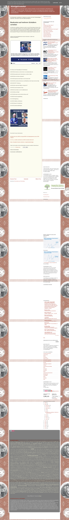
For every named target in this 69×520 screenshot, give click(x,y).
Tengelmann (37, 482)
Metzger (32, 471)
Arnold (11, 444)
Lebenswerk (19, 468)
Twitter (38, 483)
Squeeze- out (14, 481)
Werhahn (55, 490)
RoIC (46, 477)
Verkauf (32, 488)
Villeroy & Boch (25, 489)
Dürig (19, 453)
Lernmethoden (39, 468)
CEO (30, 450)
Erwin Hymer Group (28, 454)
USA (32, 487)
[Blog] (55, 391)
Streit (51, 481)
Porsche (48, 474)
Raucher (23, 476)
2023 (46, 402)
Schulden (14, 479)
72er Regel (15, 441)
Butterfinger (50, 449)
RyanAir (20, 478)
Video (22, 489)
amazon (48, 442)
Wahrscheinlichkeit (54, 489)
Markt (11, 470)
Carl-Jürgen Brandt (14, 450)
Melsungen (19, 471)
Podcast (41, 474)
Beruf (23, 446)
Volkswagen (32, 489)
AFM (47, 441)
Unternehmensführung (47, 361)
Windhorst (46, 491)
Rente (51, 476)
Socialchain (29, 480)
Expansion (44, 454)
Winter (56, 491)
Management (36, 469)
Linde (13, 469)
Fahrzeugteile (15, 455)
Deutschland (57, 451)
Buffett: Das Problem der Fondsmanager (52, 83)
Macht (31, 469)
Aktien (55, 441)
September (47, 408)
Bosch (46, 447)
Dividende (34, 452)
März (46, 416)
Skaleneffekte (15, 480)
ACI (33, 441)
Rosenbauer (50, 477)
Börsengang (32, 447)
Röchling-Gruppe (36, 477)
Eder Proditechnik (37, 453)
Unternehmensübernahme (47, 372)
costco (28, 451)
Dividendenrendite (39, 452)
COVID (33, 451)
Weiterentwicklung (43, 490)
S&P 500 (24, 478)
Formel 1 (49, 456)
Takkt (19, 482)
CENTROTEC (27, 450)
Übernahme (42, 483)
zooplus (50, 492)
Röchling (32, 477)
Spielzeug (54, 480)
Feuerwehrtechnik (55, 455)
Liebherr (54, 468)
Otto (51, 473)
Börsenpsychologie (37, 447)
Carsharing (18, 450)
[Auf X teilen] (25, 147)
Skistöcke (19, 480)
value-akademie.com (48, 332)
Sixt (12, 480)
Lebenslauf (12, 468)
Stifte (35, 481)
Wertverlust (17, 491)
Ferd (47, 455)
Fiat (58, 455)
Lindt (14, 469)
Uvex (36, 487)
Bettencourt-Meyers (41, 446)
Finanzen (21, 456)
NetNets (55, 472)
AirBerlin (51, 441)
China (37, 450)
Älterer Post (38, 179)
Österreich (41, 473)
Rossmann (54, 477)
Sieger (51, 479)
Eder (34, 453)
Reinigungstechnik (40, 476)
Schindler (38, 478)
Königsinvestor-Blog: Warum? (48, 25)
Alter (43, 442)
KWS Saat (26, 467)
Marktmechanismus (23, 470)
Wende (53, 490)
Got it (60, 2)
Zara (33, 492)
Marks (44, 371)
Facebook (57, 454)
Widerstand (29, 491)
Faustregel (40, 455)
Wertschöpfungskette (13, 491)
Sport (58, 480)
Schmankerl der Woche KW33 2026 (50, 310)
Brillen (24, 449)
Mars (31, 470)
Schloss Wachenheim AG (51, 478)
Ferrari (49, 455)
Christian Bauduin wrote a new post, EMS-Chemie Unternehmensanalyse (50, 333)
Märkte (20, 470)
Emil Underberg (15, 454)
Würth (29, 492)
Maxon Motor (51, 470)
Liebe (52, 468)
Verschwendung (46, 488)
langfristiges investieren (47, 363)
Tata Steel (25, 482)
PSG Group (33, 475)
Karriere (11, 465)
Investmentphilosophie (47, 26)
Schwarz (30, 479)
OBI (21, 473)
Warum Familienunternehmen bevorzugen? (50, 29)
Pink (39, 474)
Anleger (32, 443)
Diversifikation (29, 452)
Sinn (11, 480)
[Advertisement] (51, 115)
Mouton (33, 472)
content (16, 451)
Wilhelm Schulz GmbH (37, 491)
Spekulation (43, 480)
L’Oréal (35, 467)
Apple (45, 443)
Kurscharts (23, 467)
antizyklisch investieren (37, 443)
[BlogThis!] (24, 147)
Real (24, 476)
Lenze (34, 468)
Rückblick (17, 478)
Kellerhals (26, 465)
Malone (33, 469)
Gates (23, 457)
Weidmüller (32, 490)
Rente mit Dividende (48, 315)
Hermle (57, 459)
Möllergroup (23, 472)
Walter (58, 489)
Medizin (17, 471)
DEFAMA (48, 451)
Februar (46, 417)
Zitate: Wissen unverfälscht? (48, 31)
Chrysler (50, 450)
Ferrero (51, 455)
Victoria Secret (19, 489)
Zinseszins (41, 492)
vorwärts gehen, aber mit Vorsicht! (50, 262)
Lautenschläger (54, 467)
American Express (53, 442)
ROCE (28, 477)
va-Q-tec (38, 487)
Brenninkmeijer (21, 449)
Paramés (16, 474)
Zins (38, 492)
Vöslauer (46, 489)
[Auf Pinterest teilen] (27, 147)
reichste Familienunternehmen (31, 476)
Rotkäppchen (12, 478)
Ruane (15, 478)
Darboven (37, 451)
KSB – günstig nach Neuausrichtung (50, 330)
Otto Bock (53, 473)
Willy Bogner (43, 491)
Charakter (35, 450)
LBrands (58, 467)
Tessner (45, 482)
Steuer (31, 481)
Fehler (45, 455)
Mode (16, 472)
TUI (31, 483)
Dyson (22, 453)
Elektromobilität (53, 453)
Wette (27, 491)
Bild (54, 446)
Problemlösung (16, 475)
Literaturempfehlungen (47, 34)
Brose (26, 449)
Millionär (53, 471)
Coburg (56, 450)
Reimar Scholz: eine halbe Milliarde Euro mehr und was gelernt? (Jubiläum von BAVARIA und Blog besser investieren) (53, 60)
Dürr (20, 453)
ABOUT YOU (25, 441)
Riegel (19, 477)
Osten (39, 473)
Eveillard (39, 454)
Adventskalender (44, 441)
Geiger (39, 457)
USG (34, 487)
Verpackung (41, 488)
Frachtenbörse (52, 456)
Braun (56, 447)
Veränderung (57, 487)
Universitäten (23, 484)
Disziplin (25, 452)
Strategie (49, 481)
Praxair (11, 475)
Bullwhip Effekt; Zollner (42, 449)
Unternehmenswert (49, 485)
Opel (35, 473)
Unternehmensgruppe (13, 485)
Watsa (30, 490)
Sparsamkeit (38, 480)
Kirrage (45, 465)
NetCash (52, 472)
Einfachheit (43, 453)
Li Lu (49, 468)
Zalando (32, 492)
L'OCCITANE (30, 467)
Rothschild (57, 477)
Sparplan (34, 480)
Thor (55, 482)
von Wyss (40, 489)
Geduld (36, 457)
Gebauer (27, 457)
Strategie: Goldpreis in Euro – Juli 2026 (51, 313)
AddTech (40, 441)
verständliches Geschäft (52, 488)
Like (56, 468)
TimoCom (17, 483)
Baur (40, 445)
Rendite (48, 476)
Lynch (28, 469)
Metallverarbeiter (26, 471)
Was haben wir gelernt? (47, 27)
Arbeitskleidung (53, 443)
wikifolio (33, 491)
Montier (27, 472)
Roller (48, 477)
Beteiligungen (45, 374)
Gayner (25, 457)
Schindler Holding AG (42, 478)
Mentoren (22, 471)
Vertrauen (57, 488)
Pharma (35, 474)
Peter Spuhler (30, 474)
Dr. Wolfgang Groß (56, 452)
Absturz (29, 441)
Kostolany (45, 370)
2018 (46, 425)
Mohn (21, 472)
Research (53, 476)
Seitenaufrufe (36, 479)
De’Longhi (42, 451)
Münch (40, 472)
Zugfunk (52, 492)
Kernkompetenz (30, 465)
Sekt (38, 479)
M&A (29, 469)
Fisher (42, 456)
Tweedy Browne (35, 483)
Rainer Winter (12, 476)
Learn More (55, 2)
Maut (45, 470)
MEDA (11, 471)
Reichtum (36, 476)
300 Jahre (11, 441)
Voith (30, 489)
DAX (40, 451)
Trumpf (30, 483)
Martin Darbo (34, 470)
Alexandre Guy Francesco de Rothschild (32, 442)
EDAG (30, 453)
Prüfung (27, 475)
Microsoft (45, 471)
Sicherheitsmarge (47, 479)
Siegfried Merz (54, 479)
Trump (28, 483)
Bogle (23, 447)
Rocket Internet (41, 477)
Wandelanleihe (21, 490)
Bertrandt (21, 446)
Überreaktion (46, 483)
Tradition (25, 483)
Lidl (50, 468)
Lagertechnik (38, 467)
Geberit (30, 457)
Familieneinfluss (24, 455)
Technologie (30, 482)
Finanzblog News (46, 194)
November (47, 406)
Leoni (36, 468)
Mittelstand (11, 472)
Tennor (40, 482)
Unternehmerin (27, 487)
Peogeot (19, 474)
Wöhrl (18, 492)
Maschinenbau (38, 470)
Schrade (11, 479)
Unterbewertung (28, 484)
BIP (55, 446)
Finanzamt (14, 456)
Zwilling (14, 493)
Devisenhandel (12, 452)
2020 (46, 422)
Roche (30, 477)
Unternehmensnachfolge (47, 366)
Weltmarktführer (49, 490)
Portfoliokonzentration (55, 474)
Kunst (16, 467)
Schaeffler (35, 478)
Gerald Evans (46, 457)
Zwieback (11, 493)
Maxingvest (47, 470)
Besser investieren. (48, 320)
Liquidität (16, 469)
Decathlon (45, 451)
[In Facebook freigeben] (26, 147)
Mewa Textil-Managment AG (36, 471)
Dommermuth (43, 452)
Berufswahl (26, 446)
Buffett (32, 449)
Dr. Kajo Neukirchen (51, 452)
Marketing (55, 469)
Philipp (38, 474)
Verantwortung (12, 488)
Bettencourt (36, 446)
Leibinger (28, 468)
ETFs (34, 454)
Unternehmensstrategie (31, 485)
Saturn (32, 478)
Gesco (52, 457)
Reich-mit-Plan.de (48, 312)
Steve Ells (33, 481)
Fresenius (14, 457)
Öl (29, 473)
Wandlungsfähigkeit (25, 490)
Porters (51, 474)
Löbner (21, 469)
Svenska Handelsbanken (15, 482)
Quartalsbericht (50, 475)
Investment (45, 357)
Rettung (56, 476)
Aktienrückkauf (17, 442)
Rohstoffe (44, 477)
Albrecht (22, 442)
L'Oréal (33, 467)
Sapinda (30, 478)
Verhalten (29, 488)
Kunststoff (18, 467)
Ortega (37, 473)
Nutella (20, 473)
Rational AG (19, 476)
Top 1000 (22, 483)
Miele (47, 471)
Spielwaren (50, 480)
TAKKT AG (22, 482)
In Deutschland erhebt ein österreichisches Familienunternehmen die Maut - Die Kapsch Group (53, 51)
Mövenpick (35, 472)
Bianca (53, 446)
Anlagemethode (20, 443)
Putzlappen (36, 475)
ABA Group (18, 441)
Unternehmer (45, 354)
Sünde (56, 481)
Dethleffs (53, 451)
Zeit (35, 492)
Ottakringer (48, 473)
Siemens (57, 479)
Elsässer (11, 454)
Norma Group (17, 473)
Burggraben (47, 449)
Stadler (19, 481)
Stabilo (17, 481)
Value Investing (42, 487)
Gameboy (19, 457)
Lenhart (32, 468)
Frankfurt (56, 456)
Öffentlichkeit (23, 473)
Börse (30, 447)
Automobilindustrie (49, 444)
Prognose (20, 475)
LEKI (30, 468)
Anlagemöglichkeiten (26, 443)
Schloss (47, 478)
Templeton (33, 482)
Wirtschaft (15, 492)
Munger (44, 362)
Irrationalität (45, 375)
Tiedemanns (13, 483)
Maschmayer (42, 470)
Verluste (35, 488)
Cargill (56, 449)
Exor (41, 454)
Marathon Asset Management (46, 469)
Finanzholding (32, 456)
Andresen (57, 442)
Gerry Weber (49, 457)
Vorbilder (43, 489)
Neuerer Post (13, 179)
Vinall (28, 489)
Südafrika (54, 481)
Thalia (47, 482)
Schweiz (33, 479)
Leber (22, 468)
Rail (58, 475)
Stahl (21, 481)
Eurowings (36, 454)
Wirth (13, 492)
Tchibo (27, 482)
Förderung (46, 456)
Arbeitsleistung (57, 443)
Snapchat (26, 480)
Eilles (40, 453)
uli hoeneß (49, 483)
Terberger (43, 482)
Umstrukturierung (53, 483)
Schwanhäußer (27, 479)
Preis (44, 367)
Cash (21, 450)
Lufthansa (25, 469)
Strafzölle (46, 481)
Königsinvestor (18, 6)
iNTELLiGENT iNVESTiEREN (50, 302)
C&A (55, 449)
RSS (44, 337)
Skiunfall (21, 480)
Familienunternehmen (47, 353)
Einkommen (46, 453)
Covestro (31, 451)
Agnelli (49, 441)
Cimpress (52, 450)
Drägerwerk (14, 453)
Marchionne (51, 469)
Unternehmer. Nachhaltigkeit (21, 487)
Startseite (26, 179)
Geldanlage (42, 457)
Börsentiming (43, 447)
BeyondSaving (50, 446)
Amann (46, 442)
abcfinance (22, 441)
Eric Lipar (20, 454)
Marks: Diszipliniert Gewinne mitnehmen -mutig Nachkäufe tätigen (22, 142)
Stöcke (41, 481)
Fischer (39, 456)
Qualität (39, 475)
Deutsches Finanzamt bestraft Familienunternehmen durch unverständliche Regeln (53, 91)
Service (44, 479)
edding (32, 453)
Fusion (17, 457)
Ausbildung (30, 444)
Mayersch (54, 470)
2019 (46, 423)
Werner (58, 490)
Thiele (54, 482)
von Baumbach (37, 489)
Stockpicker (43, 481)
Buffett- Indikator (37, 449)
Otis (46, 473)
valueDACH (47, 317)
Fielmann (11, 456)
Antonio (43, 443)
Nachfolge (45, 472)
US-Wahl (31, 487)
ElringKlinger (57, 453)
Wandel (18, 490)
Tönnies (19, 483)
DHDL (15, 452)
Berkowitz (11, 446)
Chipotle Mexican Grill (41, 450)
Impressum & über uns (47, 35)
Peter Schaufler (26, 474)
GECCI (34, 457)
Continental (19, 451)
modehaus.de (19, 472)
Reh (26, 476)
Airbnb (53, 441)
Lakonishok (41, 467)
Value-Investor (45, 358)
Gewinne (57, 457)
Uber (39, 483)
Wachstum (49, 489)
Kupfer (21, 467)
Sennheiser (41, 479)
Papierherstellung (12, 474)
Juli (46, 409)
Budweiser (29, 449)
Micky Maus (42, 471)
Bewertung (46, 446)
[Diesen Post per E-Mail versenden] (23, 147)
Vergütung (26, 488)
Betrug (34, 446)
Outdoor (56, 473)
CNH (54, 450)
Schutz (19, 479)
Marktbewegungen (15, 470)
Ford (44, 456)
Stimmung (38, 481)
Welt (46, 490)
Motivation (30, 472)
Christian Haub (46, 450)
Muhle (38, 472)
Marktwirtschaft (29, 470)
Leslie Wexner (43, 468)
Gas (21, 457)
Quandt (46, 475)
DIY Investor (47, 322)
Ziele (44, 379)
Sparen (32, 480)
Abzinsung (31, 441)
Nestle (50, 472)
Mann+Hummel (40, 469)
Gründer (11, 459)
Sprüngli (11, 481)
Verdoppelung (22, 488)
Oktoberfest (27, 473)
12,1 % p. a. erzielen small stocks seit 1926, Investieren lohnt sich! (22, 139)
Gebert (32, 457)
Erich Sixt (23, 454)
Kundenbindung (12, 467)
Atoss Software (22, 444)
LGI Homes (46, 468)
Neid (48, 472)
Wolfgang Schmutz (23, 492)
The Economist (51, 482)
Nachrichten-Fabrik (46, 196)
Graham (44, 365)
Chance (32, 450)
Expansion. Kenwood (49, 454)
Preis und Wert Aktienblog (49, 329)
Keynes (38, 465)
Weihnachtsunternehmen (37, 490)
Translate (55, 398)
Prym (29, 475)
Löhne (23, 469)
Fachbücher (11, 455)
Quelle (53, 475)
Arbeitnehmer (48, 443)
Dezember (47, 405)
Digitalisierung (22, 452)
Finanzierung (36, 456)
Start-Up (23, 481)
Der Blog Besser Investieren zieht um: (50, 321)
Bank (22, 445)
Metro (29, 471)
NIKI (56, 472)
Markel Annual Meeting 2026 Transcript (51, 318)
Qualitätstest (43, 475)
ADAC (35, 441)
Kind (42, 465)
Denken (50, 451)
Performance (21, 474)
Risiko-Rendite (24, 477)
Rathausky (15, 476)
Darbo (35, 451)
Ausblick (34, 444)
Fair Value (19, 455)
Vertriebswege (14, 489)
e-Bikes (24, 453)
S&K (21, 478)
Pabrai (58, 473)
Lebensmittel (15, 468)
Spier (56, 480)
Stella (29, 481)
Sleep (23, 480)
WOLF (20, 492)
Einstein (50, 453)
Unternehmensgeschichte (54, 484)
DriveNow (17, 453)
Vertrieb (11, 489)
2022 (46, 404)
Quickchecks (56, 475)
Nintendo (13, 473)
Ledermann (24, 468)
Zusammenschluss (56, 492)
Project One (23, 475)
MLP (14, 472)
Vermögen (38, 488)
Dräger (11, 453)
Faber (55, 454)
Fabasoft (53, 454)
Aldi (24, 442)
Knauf (54, 465)
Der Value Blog (47, 326)
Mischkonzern (57, 471)
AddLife (37, 441)
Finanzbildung (18, 456)
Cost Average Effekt (24, 451)
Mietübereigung (50, 471)
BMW (12, 447)
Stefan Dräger (26, 481)
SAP (28, 478)
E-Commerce (27, 453)
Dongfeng (47, 452)
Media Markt (14, 471)
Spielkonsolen (47, 480)
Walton (11, 490)
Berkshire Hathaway (16, 446)
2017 (46, 426)
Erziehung (32, 454)
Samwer (26, 478)
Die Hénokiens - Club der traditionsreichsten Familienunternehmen (52, 68)
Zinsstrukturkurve (46, 492)
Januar (46, 419)
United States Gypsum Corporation (15, 484)
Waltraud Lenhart (14, 490)
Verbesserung (18, 488)
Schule (17, 479)
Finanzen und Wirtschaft (26, 456)
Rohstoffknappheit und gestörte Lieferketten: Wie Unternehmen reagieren (51, 327)
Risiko (44, 376)
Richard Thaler (16, 477)
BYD (53, 449)
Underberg (57, 483)
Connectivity (13, 451)
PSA (30, 475)
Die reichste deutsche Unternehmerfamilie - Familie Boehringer (53, 43)
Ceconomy (23, 450)
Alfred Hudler (40, 442)
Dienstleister (18, 452)
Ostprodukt (44, 473)
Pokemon (44, 474)
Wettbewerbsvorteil (23, 491)
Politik (46, 474)
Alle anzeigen (57, 335)
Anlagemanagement (13, 443)
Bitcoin (58, 446)
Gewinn (55, 457)
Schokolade (57, 478)
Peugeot (33, 474)
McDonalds (57, 470)
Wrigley (27, 492)
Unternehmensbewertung (47, 30)
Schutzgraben (22, 479)
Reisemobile (45, 476)
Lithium (19, 469)
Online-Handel (32, 473)
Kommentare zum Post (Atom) (19, 181)
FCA (43, 455)
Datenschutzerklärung (47, 36)
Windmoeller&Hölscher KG (51, 491)
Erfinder (18, 454)
